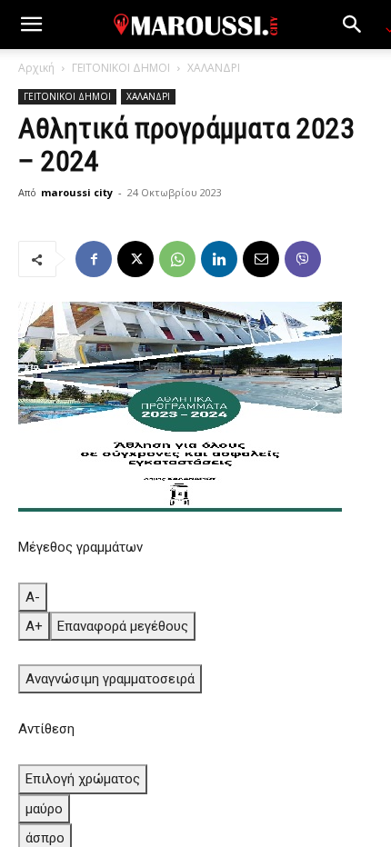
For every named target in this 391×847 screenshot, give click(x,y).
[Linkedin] (219, 259)
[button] (31, 24)
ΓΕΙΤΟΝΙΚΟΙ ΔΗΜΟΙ (121, 67)
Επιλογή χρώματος (82, 779)
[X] (135, 259)
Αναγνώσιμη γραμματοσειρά (110, 679)
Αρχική (36, 67)
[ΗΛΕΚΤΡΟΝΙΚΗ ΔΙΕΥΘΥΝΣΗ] (261, 259)
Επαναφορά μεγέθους (122, 626)
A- (32, 597)
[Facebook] (93, 259)
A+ (34, 626)
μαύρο (44, 809)
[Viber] (303, 259)
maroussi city (77, 192)
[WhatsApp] (177, 259)
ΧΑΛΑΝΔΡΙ (213, 67)
